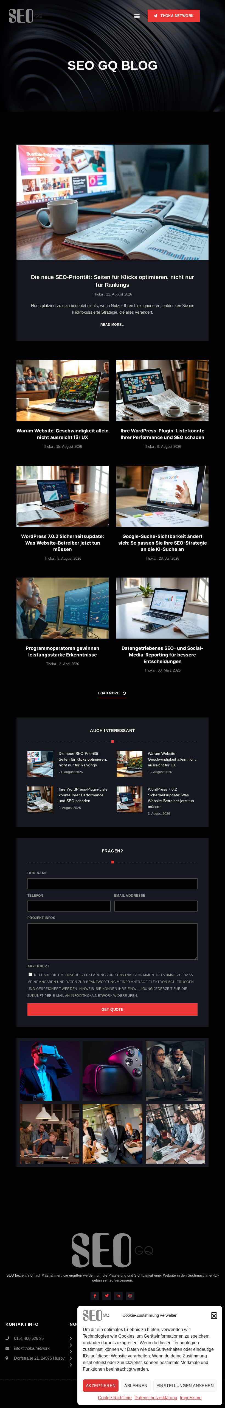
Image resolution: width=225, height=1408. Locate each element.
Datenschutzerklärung (155, 1397)
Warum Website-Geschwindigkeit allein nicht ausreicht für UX (172, 759)
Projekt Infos (41, 918)
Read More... (112, 325)
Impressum (190, 1397)
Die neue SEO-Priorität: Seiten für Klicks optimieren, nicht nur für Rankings (83, 759)
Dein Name (37, 873)
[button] (214, 1315)
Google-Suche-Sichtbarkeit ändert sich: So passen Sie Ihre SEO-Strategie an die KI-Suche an (162, 543)
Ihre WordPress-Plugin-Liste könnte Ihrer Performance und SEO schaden (83, 795)
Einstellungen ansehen (185, 1385)
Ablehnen (135, 1385)
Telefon (35, 896)
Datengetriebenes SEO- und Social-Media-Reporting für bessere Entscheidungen (162, 654)
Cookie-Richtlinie (115, 1397)
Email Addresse (129, 896)
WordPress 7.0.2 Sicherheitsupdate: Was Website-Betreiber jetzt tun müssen (62, 543)
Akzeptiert (38, 966)
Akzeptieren (101, 1385)
